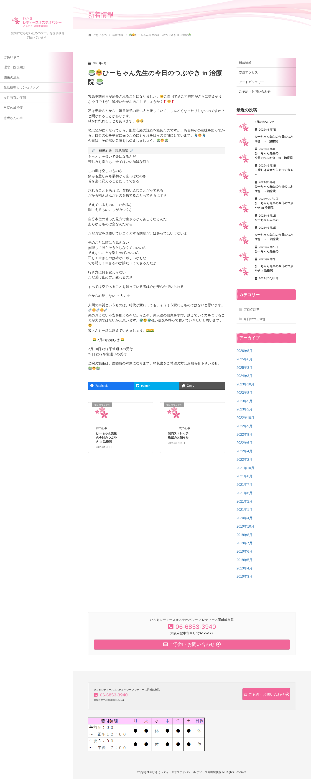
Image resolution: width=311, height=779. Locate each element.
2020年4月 (244, 518)
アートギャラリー (251, 82)
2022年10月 (245, 418)
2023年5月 (244, 401)
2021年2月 (244, 501)
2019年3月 (244, 576)
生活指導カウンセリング (21, 87)
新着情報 (245, 63)
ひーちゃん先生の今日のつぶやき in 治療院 (106, 437)
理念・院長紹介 (15, 67)
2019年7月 (244, 543)
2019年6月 (244, 551)
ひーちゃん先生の (266, 220)
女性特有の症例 (15, 97)
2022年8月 (244, 434)
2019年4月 (244, 568)
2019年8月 (244, 535)
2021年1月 (244, 509)
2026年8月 (244, 351)
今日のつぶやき (255, 319)
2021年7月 (244, 484)
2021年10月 (245, 468)
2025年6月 (244, 359)
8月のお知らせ (264, 122)
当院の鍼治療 (13, 107)
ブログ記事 (252, 309)
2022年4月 (244, 451)
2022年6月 (244, 443)
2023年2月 (244, 409)
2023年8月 (244, 393)
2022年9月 (244, 426)
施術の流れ (12, 77)
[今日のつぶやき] (102, 412)
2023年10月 (245, 384)
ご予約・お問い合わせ (255, 91)
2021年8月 (244, 476)
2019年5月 (244, 560)
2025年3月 (244, 367)
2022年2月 (244, 459)
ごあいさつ (12, 57)
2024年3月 (244, 376)
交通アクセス (248, 72)
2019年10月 (245, 526)
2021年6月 (244, 493)
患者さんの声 (13, 118)
